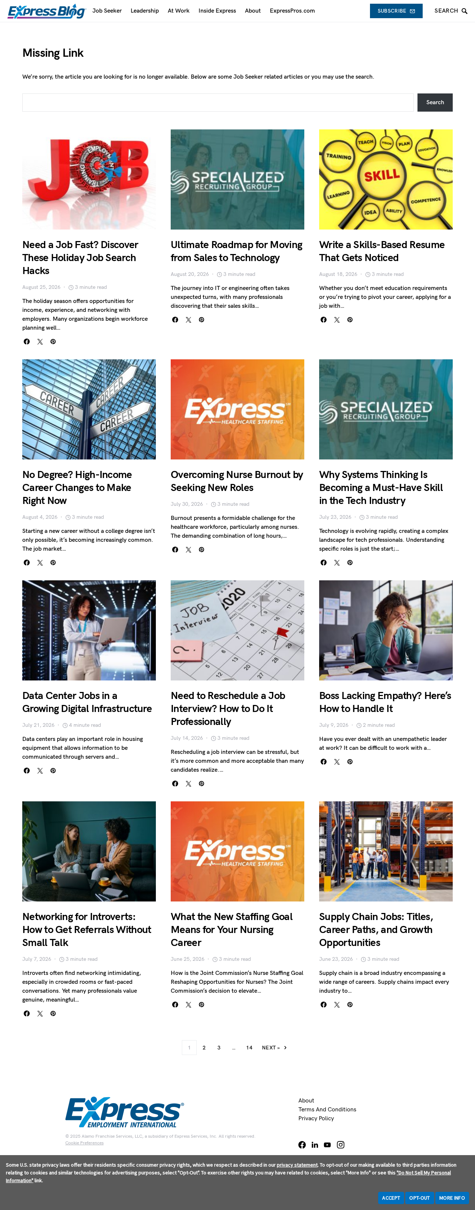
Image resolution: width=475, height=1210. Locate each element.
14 (249, 1048)
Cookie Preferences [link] (84, 1143)
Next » (271, 1048)
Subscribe (392, 11)
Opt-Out (419, 1197)
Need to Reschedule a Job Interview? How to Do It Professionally (228, 709)
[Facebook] (302, 1144)
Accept (391, 1197)
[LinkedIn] (315, 1144)
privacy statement (297, 1164)
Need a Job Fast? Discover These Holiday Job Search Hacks (80, 258)
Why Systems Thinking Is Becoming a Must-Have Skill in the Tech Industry (381, 488)
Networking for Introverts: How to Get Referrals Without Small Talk (86, 930)
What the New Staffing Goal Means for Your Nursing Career (231, 930)
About (306, 1100)
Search (435, 102)
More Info (452, 1197)
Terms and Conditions (327, 1109)
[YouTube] (327, 1144)
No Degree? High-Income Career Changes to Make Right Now (77, 488)
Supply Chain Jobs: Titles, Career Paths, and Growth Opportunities (376, 930)
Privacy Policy (316, 1118)
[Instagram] (340, 1144)
